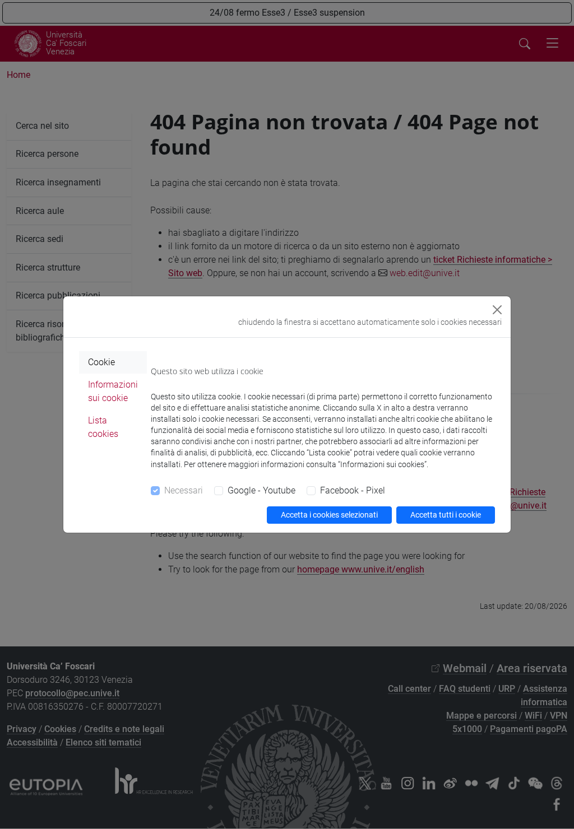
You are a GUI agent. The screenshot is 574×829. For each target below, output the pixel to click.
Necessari (183, 490)
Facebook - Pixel (352, 490)
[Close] (497, 310)
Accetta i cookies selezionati (329, 514)
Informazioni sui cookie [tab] (113, 391)
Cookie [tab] (101, 362)
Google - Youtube (261, 490)
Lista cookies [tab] (103, 427)
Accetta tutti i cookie (445, 514)
